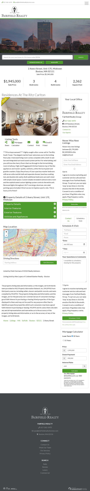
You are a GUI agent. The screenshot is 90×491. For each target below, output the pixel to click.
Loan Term (66, 336)
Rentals (45, 467)
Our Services (45, 450)
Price (64, 347)
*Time (64, 249)
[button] (81, 57)
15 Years (67, 340)
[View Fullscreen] (6, 240)
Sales (45, 464)
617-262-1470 (7, 2)
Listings (13, 320)
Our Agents (67, 132)
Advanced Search (35, 62)
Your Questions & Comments (74, 257)
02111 (39, 320)
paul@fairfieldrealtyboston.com (24, 2)
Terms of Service (70, 324)
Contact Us (66, 129)
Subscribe (74, 204)
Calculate (74, 371)
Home (5, 320)
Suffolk (25, 320)
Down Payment (68, 354)
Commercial (45, 473)
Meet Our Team (45, 447)
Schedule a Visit (80, 219)
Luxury (45, 470)
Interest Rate (67, 362)
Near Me (53, 62)
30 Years (76, 336)
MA (18, 320)
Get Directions (48, 262)
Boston (32, 320)
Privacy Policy (67, 200)
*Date (64, 241)
